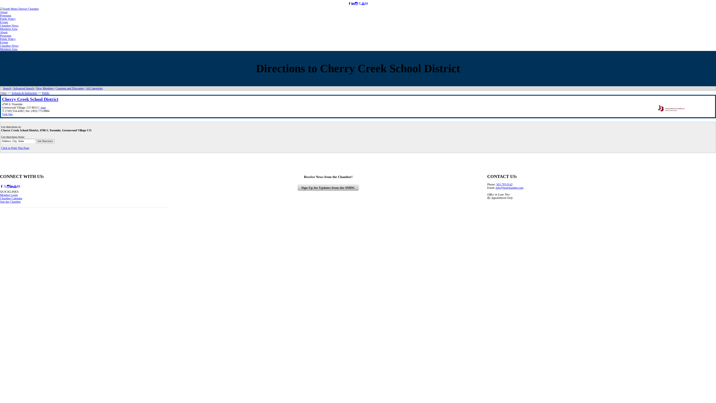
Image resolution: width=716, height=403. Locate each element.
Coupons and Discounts (70, 88)
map (43, 107)
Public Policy (8, 19)
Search (7, 88)
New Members (45, 88)
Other (3, 93)
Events (4, 22)
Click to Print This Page (15, 148)
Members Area (8, 29)
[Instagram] (356, 3)
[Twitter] (359, 3)
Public (45, 93)
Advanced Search (23, 88)
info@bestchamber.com (509, 187)
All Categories (94, 88)
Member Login (9, 195)
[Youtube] (363, 3)
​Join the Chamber (10, 201)
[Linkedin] (352, 3)
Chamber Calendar (11, 198)
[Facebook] (349, 3)
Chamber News (9, 25)
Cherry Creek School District (30, 99)
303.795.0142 (504, 184)
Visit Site (7, 114)
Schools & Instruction (24, 93)
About (3, 12)
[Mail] (366, 3)
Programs (5, 15)
